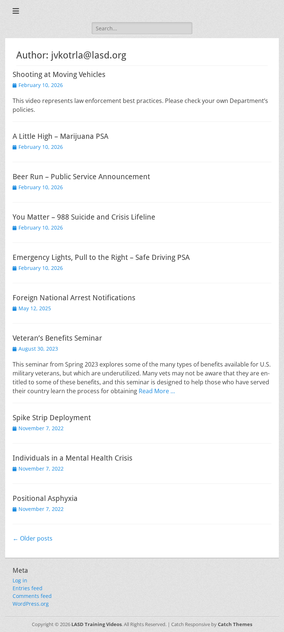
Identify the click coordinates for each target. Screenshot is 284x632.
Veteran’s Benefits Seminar (57, 338)
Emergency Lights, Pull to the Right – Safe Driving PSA (101, 257)
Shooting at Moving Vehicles (59, 74)
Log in (20, 580)
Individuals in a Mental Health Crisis (72, 458)
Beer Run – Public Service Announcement (81, 176)
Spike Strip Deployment (52, 417)
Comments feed (32, 595)
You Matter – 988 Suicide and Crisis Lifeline (84, 217)
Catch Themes (235, 624)
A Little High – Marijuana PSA (60, 136)
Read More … (157, 391)
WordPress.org (31, 603)
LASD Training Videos (96, 624)
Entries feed (28, 588)
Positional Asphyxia (45, 498)
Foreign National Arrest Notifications (74, 297)
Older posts (33, 538)
